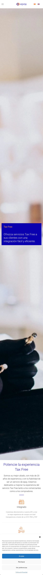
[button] (40, 537)
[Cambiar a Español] (35, 4)
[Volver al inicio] (21, 4)
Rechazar (21, 562)
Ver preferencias (21, 567)
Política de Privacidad (21, 572)
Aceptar (21, 556)
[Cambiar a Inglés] (39, 4)
